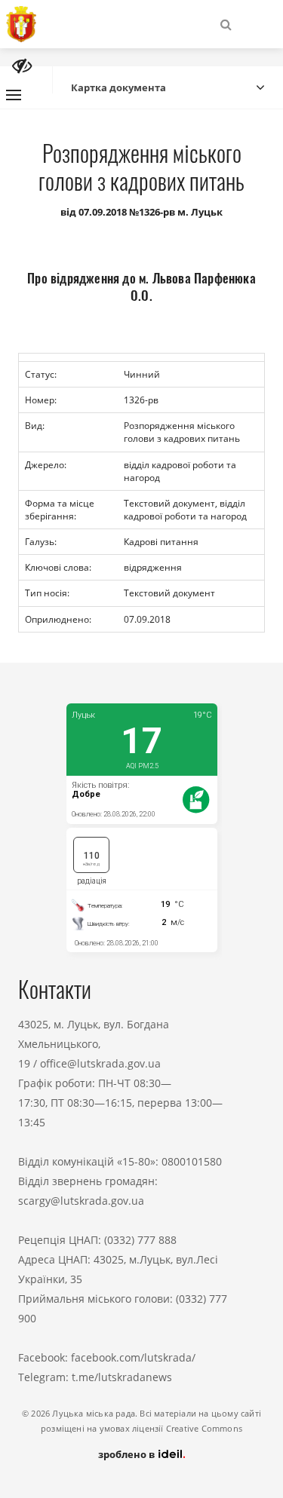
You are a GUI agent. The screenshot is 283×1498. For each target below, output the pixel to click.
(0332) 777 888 (140, 1240)
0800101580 (191, 1161)
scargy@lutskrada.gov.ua (81, 1200)
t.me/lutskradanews (122, 1377)
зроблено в (127, 1454)
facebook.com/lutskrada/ (133, 1357)
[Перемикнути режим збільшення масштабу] (22, 66)
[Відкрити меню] (13, 95)
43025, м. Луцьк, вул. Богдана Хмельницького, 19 (93, 1044)
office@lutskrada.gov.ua (100, 1063)
